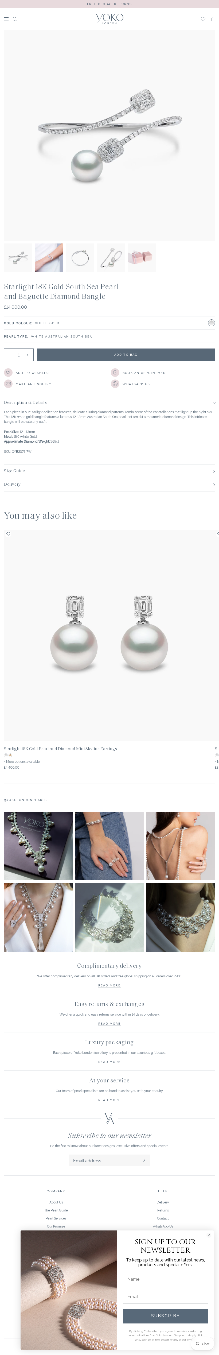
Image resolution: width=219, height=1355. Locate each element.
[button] (213, 19)
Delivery (163, 1202)
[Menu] (6, 19)
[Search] (15, 19)
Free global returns (109, 4)
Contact (163, 1218)
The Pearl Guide (56, 1210)
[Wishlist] (203, 19)
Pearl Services (56, 1218)
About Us (56, 1202)
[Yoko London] (109, 19)
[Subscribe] (144, 1160)
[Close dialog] (209, 1235)
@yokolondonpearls (25, 799)
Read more (109, 985)
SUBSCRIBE (165, 1315)
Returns (163, 1210)
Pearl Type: (16, 336)
